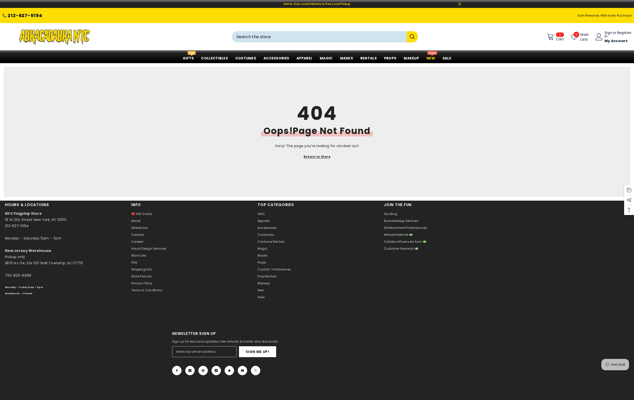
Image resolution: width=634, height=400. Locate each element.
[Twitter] (255, 370)
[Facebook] (177, 370)
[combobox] (319, 36)
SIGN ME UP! (257, 351)
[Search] (325, 36)
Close (460, 4)
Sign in (608, 34)
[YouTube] (242, 370)
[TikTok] (216, 370)
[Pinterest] (203, 370)
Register (624, 33)
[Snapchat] (229, 370)
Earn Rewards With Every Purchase (605, 15)
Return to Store (317, 157)
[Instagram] (190, 370)
